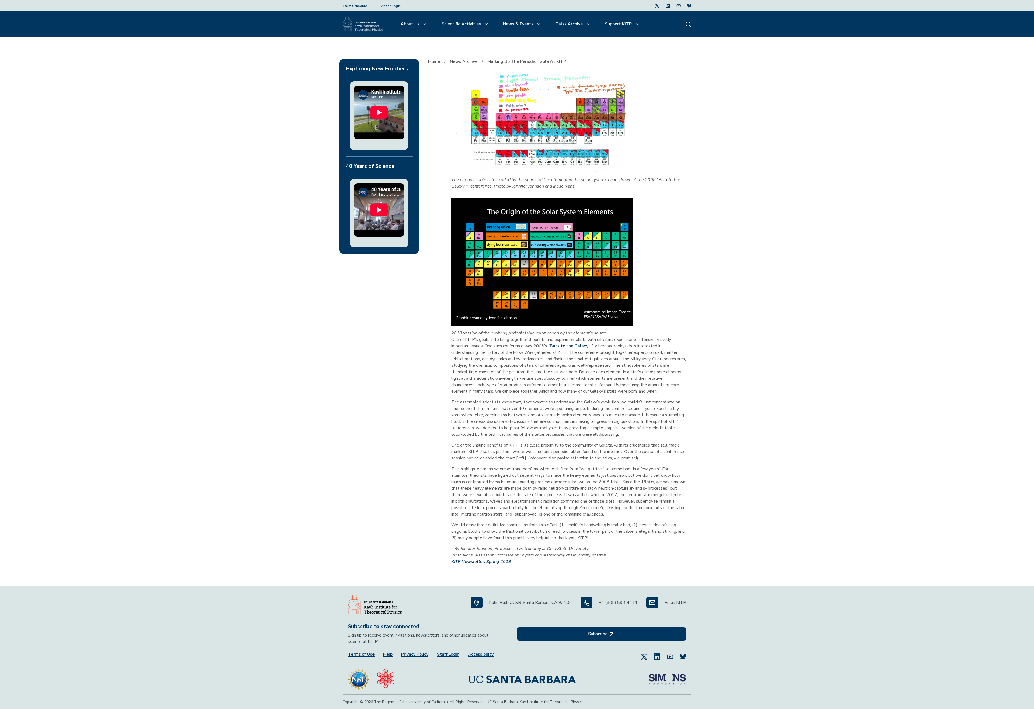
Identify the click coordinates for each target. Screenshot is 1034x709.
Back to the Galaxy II (571, 346)
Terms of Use (361, 654)
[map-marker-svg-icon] (477, 602)
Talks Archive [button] (570, 24)
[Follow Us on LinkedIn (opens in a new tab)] (668, 5)
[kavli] (386, 677)
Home (434, 61)
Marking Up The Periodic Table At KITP (526, 61)
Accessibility (481, 654)
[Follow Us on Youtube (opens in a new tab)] (678, 5)
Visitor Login (390, 6)
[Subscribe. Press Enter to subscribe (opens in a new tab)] (689, 5)
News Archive (463, 61)
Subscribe (598, 634)
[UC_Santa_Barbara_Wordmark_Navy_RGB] (522, 677)
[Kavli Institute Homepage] (363, 24)
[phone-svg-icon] (586, 602)
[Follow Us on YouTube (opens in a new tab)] (670, 654)
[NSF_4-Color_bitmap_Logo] (358, 677)
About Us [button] (411, 24)
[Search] (688, 24)
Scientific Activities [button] (462, 24)
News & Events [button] (519, 24)
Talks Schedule (355, 6)
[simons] (667, 677)
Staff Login (448, 654)
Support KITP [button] (619, 24)
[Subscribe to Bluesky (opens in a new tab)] (683, 654)
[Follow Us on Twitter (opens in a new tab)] (657, 5)
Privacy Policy (414, 654)
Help (388, 654)
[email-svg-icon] (652, 602)
